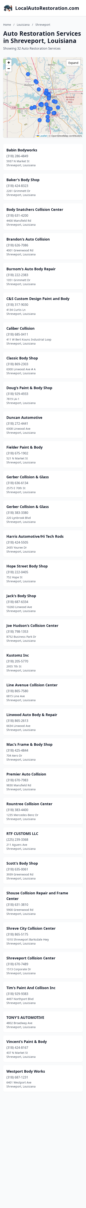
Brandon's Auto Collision (28, 239)
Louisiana (23, 25)
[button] (46, 91)
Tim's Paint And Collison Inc (30, 987)
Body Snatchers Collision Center (34, 209)
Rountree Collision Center (29, 803)
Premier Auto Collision (26, 774)
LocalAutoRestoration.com (47, 8)
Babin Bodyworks (21, 150)
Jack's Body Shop (21, 595)
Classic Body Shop (22, 358)
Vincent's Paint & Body (26, 1041)
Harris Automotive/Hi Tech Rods (35, 536)
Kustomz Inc (17, 655)
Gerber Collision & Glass (27, 476)
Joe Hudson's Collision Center (32, 625)
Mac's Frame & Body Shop (29, 744)
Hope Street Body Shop (27, 566)
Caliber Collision (20, 328)
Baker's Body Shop (22, 179)
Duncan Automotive (24, 417)
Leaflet (43, 135)
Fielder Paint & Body (24, 447)
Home (7, 25)
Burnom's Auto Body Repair (31, 268)
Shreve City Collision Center (31, 928)
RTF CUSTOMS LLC (22, 833)
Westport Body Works (25, 1071)
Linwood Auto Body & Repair (31, 714)
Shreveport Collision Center (30, 958)
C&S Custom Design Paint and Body (37, 298)
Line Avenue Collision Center (32, 685)
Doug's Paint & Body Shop (29, 387)
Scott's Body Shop (22, 863)
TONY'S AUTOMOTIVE (25, 1017)
